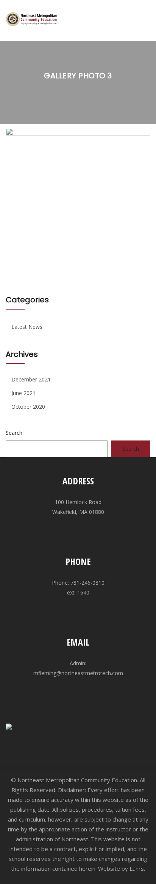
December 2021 (31, 379)
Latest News (26, 326)
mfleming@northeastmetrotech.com (78, 673)
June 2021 (23, 393)
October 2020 (28, 406)
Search (14, 432)
